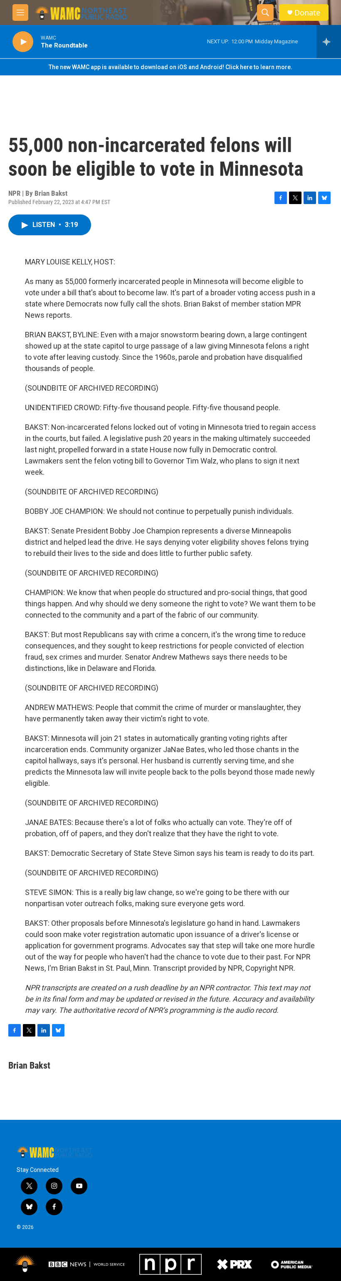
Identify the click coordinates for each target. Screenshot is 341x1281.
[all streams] (328, 41)
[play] (23, 42)
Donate (307, 12)
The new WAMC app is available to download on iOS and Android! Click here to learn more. (170, 67)
